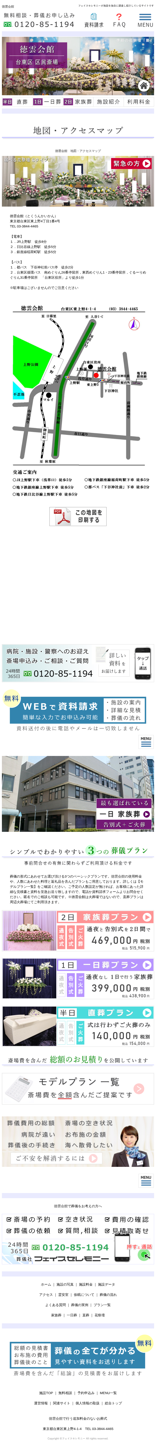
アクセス (46, 1295)
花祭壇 (100, 1315)
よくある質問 (55, 1305)
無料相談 (65, 1393)
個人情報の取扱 (87, 1403)
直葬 (85, 1315)
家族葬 (56, 1315)
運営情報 (41, 1403)
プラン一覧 (102, 1305)
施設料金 (86, 1284)
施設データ (106, 1284)
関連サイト (61, 1403)
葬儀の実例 (79, 1305)
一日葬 (72, 1315)
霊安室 (63, 1295)
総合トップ (113, 1403)
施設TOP (46, 1393)
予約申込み (86, 1393)
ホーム (46, 1284)
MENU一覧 (108, 1393)
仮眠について (84, 1295)
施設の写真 (65, 1284)
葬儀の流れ (108, 1295)
